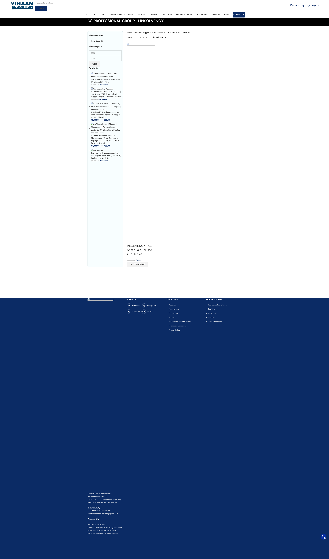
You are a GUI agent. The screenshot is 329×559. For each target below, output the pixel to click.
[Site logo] (21, 5)
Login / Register (312, 5)
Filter (94, 64)
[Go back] (84, 22)
